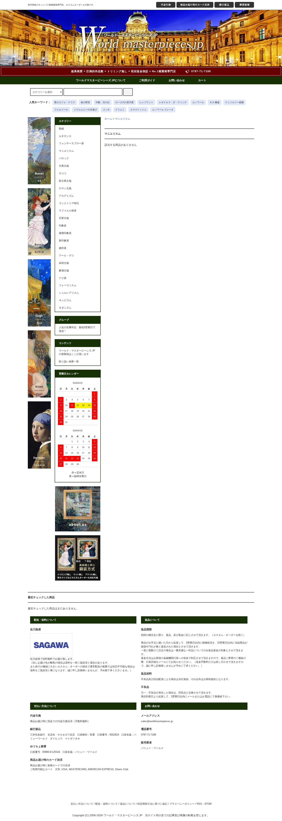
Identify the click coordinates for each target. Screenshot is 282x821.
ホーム (108, 119)
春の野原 (85, 102)
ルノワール (198, 102)
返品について (127, 804)
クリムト (120, 109)
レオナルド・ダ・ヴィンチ (173, 102)
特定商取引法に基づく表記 (152, 804)
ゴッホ (106, 109)
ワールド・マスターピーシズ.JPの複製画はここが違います (77, 352)
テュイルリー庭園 (234, 102)
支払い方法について (82, 804)
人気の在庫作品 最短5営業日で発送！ (77, 329)
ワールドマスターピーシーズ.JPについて (101, 80)
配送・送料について (106, 804)
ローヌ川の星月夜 (124, 102)
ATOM (208, 804)
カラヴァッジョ (138, 109)
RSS (199, 804)
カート (202, 80)
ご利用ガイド (147, 80)
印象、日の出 (103, 102)
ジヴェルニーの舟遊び (85, 109)
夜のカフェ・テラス (64, 102)
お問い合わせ (177, 80)
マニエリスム (122, 119)
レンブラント (146, 102)
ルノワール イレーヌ (162, 109)
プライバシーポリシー (182, 804)
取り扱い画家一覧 (69, 361)
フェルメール (61, 109)
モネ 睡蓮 (214, 102)
